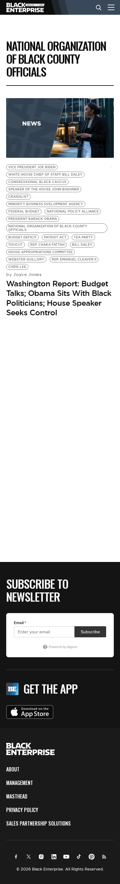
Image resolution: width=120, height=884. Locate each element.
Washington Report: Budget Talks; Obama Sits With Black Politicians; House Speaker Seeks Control (58, 298)
